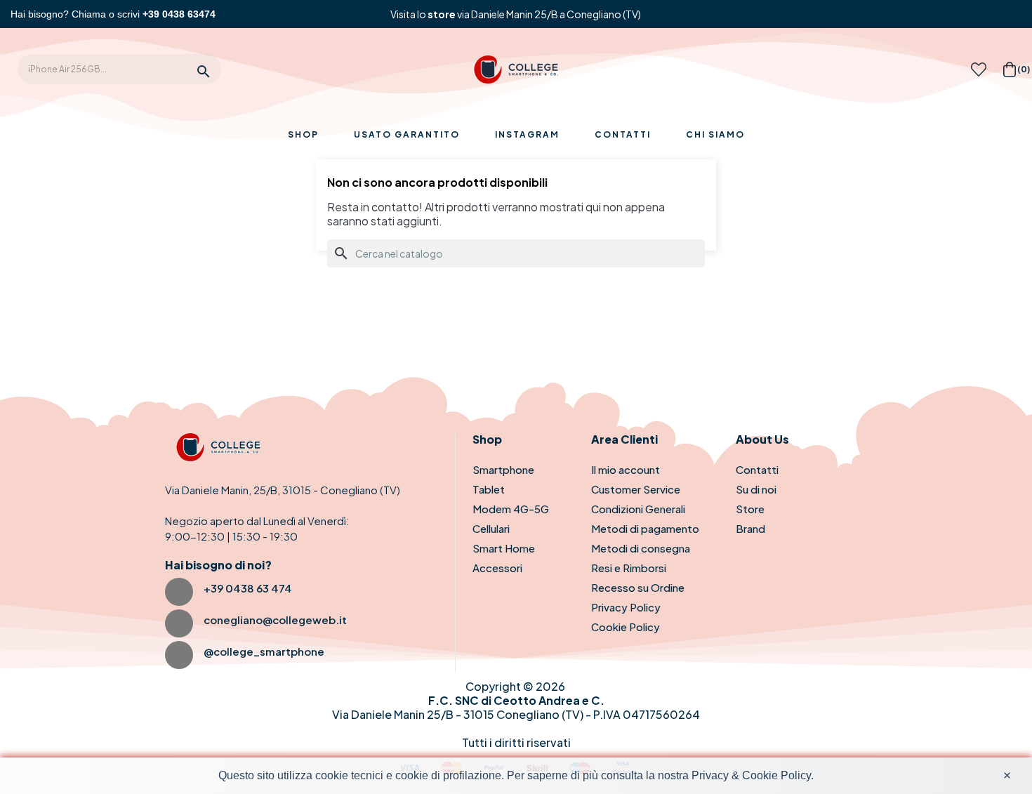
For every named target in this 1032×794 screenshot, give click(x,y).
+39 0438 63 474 (248, 588)
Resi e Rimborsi (628, 567)
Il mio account (625, 469)
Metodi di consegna (640, 548)
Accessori (497, 567)
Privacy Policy (626, 607)
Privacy (710, 775)
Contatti (757, 469)
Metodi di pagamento (645, 528)
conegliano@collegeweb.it (275, 619)
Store (750, 508)
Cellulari (491, 528)
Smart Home (503, 548)
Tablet (488, 489)
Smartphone (503, 469)
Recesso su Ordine (637, 587)
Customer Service (635, 489)
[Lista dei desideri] (978, 73)
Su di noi (756, 489)
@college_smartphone (264, 651)
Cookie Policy (625, 626)
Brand (750, 528)
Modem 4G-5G (510, 508)
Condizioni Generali (638, 508)
